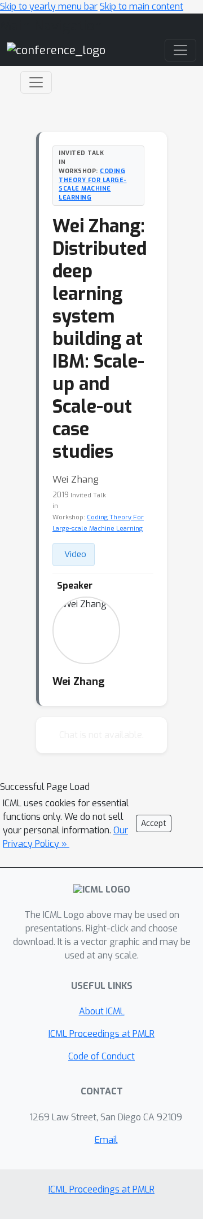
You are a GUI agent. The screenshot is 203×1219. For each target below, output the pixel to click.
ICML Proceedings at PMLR (101, 1034)
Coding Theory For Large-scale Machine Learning (93, 184)
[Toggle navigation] (36, 82)
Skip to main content (141, 6)
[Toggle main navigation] (180, 50)
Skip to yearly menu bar (49, 6)
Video (75, 554)
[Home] (56, 49)
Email (106, 1140)
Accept (153, 823)
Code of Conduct (101, 1056)
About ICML (102, 1011)
